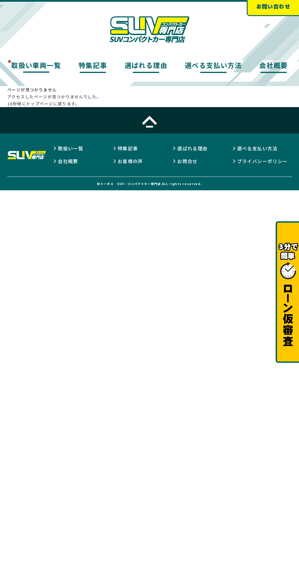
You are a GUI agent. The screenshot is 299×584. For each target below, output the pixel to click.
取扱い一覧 (70, 148)
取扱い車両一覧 (36, 65)
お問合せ (187, 161)
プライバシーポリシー (262, 161)
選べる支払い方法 (213, 65)
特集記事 (93, 65)
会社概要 (273, 65)
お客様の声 (130, 161)
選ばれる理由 (146, 65)
